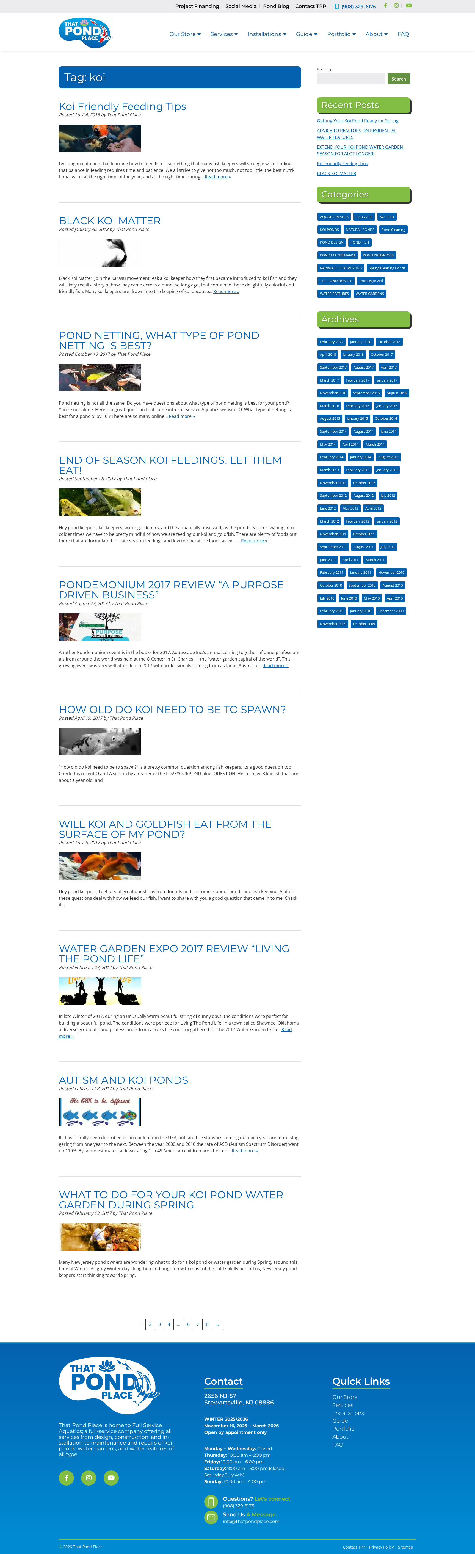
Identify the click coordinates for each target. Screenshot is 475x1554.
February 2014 (331, 456)
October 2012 (364, 482)
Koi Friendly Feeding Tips (122, 106)
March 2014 (375, 444)
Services (222, 34)
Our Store (182, 34)
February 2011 (331, 572)
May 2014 (328, 444)
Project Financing (197, 6)
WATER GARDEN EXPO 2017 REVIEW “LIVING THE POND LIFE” (174, 953)
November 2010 (391, 572)
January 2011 (360, 572)
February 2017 (357, 380)
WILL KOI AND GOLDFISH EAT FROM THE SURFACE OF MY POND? (165, 829)
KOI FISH (387, 216)
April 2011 (350, 559)
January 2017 (386, 380)
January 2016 (386, 405)
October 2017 (382, 354)
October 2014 (386, 418)
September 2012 (333, 495)
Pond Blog (276, 6)
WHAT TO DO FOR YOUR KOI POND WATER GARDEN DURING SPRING (171, 1199)
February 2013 (357, 469)
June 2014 (388, 431)
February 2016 (357, 405)
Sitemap (405, 1547)
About (374, 34)
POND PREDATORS (378, 255)
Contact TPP (310, 6)
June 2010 (349, 598)
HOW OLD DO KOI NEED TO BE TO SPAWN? (172, 709)
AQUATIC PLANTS (334, 216)
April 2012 (373, 508)
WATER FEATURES (334, 293)
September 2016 (366, 392)
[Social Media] (385, 6)
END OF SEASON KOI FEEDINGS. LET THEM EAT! (170, 465)
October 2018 (389, 341)
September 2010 (362, 585)
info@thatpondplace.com (251, 1521)
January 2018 (353, 354)
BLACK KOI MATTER (110, 220)
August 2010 (393, 585)
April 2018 (328, 354)
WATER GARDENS (370, 293)
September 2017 (333, 367)
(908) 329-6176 (358, 6)
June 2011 (328, 559)
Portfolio (339, 34)
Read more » (218, 177)
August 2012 (364, 495)
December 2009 (391, 610)
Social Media (241, 6)
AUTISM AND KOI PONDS (123, 1080)
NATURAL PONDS (360, 229)
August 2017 (364, 367)
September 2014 (333, 431)
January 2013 (386, 469)
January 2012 (386, 521)
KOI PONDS (329, 229)
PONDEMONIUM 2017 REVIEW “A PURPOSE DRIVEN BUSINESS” (171, 589)
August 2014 (364, 431)
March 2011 (375, 559)
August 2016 (397, 392)
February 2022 (331, 341)
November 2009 (333, 623)
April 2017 (389, 367)
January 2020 (360, 341)
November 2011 (333, 533)
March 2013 (329, 469)
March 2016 (329, 405)
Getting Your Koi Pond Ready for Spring (358, 121)
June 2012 (328, 508)
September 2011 (333, 546)
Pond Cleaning (393, 229)
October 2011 (364, 533)
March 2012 (329, 521)
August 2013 (388, 456)
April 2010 (395, 598)
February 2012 (357, 521)
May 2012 (350, 508)
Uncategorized (371, 280)
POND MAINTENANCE (338, 255)
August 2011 (364, 546)
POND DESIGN (332, 242)
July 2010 (327, 598)
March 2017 (329, 380)
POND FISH (359, 242)
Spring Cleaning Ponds (387, 268)
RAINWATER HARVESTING (341, 268)
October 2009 (364, 623)
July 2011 (388, 546)
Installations (264, 34)
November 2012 (333, 482)
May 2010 (372, 598)
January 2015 (357, 418)
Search (324, 70)
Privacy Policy (381, 1547)
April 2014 (350, 444)
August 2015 (330, 418)
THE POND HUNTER (336, 280)
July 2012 (388, 495)
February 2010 (331, 610)
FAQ (403, 34)
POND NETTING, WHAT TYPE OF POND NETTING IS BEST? (159, 340)
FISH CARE (363, 216)
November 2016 (333, 392)
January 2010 (360, 610)
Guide (304, 34)
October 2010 (331, 585)
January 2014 (360, 456)
